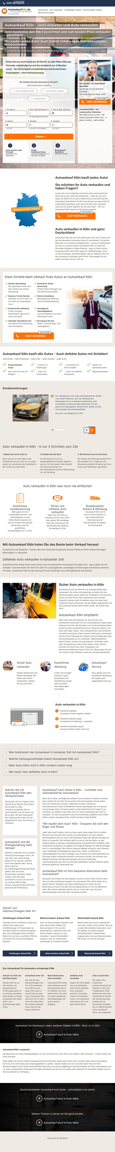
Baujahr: (55, 121)
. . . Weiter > (39, 136)
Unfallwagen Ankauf (72, 10)
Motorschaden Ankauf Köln (57, 953)
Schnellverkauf (39, 98)
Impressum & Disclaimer (57, 1138)
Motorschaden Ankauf (92, 10)
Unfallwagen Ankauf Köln (20, 953)
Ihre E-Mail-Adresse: (60, 109)
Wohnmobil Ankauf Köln (94, 953)
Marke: (9, 121)
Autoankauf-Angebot (55, 91)
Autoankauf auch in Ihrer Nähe (58, 1034)
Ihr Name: (10, 109)
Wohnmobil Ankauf (46, 13)
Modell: (32, 121)
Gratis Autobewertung (24, 91)
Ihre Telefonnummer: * (38, 109)
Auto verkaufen (56, 10)
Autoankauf (43, 10)
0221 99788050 (15, 2)
